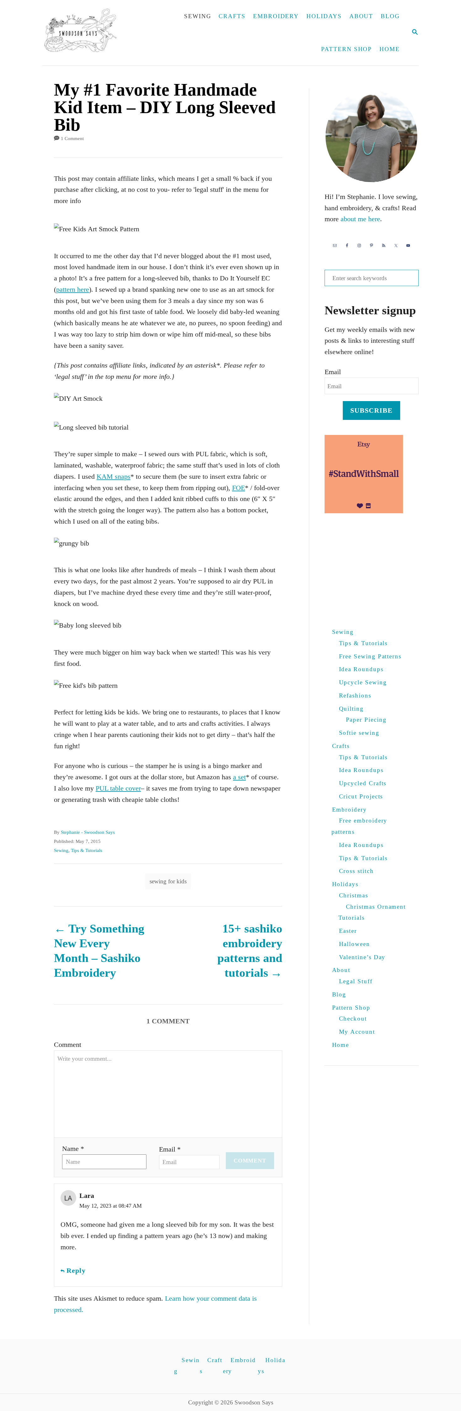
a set (239, 777)
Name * (73, 1148)
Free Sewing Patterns (370, 656)
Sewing (61, 850)
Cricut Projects (361, 796)
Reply (76, 1270)
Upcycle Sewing (363, 682)
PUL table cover (118, 788)
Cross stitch (356, 871)
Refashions (355, 695)
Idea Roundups (361, 669)
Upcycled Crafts (363, 783)
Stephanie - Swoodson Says (88, 832)
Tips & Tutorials (86, 850)
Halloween (354, 944)
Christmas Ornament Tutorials (372, 912)
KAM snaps (113, 476)
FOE (238, 488)
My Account (357, 1031)
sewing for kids (168, 881)
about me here (360, 219)
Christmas (353, 895)
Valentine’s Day (362, 957)
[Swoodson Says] (84, 32)
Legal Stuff (356, 981)
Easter (348, 931)
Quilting (351, 708)
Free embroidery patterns (359, 826)
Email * (170, 1149)
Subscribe (371, 410)
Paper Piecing (366, 719)
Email (333, 372)
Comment (67, 1044)
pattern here (72, 289)
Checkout (353, 1018)
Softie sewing (359, 732)
